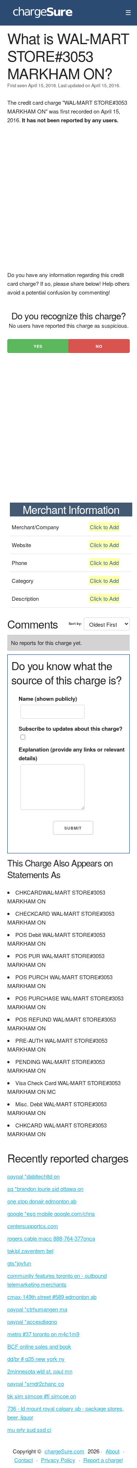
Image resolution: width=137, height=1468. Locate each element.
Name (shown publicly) (48, 699)
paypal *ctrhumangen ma (37, 1309)
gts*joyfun (19, 1263)
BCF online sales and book (39, 1346)
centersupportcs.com (32, 1226)
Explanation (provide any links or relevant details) (72, 753)
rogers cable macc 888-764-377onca (51, 1238)
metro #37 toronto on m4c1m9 (43, 1334)
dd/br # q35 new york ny (36, 1359)
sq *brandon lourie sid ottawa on (45, 1188)
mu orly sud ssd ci (29, 1429)
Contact (23, 1460)
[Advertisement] (68, 202)
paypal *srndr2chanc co (35, 1383)
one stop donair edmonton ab (41, 1201)
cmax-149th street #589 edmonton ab (51, 1296)
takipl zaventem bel (30, 1250)
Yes (38, 346)
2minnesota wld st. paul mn (39, 1371)
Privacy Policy (58, 1460)
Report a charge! (103, 1460)
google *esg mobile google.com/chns (51, 1213)
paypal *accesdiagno (32, 1321)
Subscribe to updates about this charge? (70, 729)
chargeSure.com (64, 1451)
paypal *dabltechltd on (33, 1176)
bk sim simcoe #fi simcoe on (41, 1396)
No (99, 346)
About (112, 1451)
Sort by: (75, 623)
